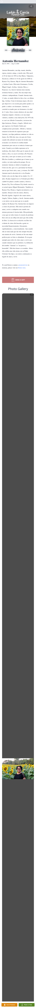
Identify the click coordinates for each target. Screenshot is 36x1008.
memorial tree (23, 265)
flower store (22, 268)
